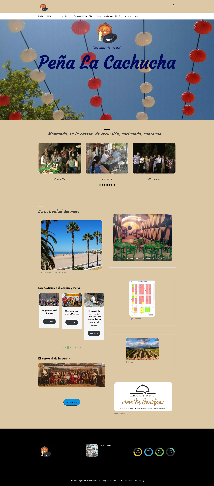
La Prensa (106, 445)
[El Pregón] (154, 158)
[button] (71, 402)
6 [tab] (111, 185)
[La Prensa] (92, 450)
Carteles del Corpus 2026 (108, 16)
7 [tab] (114, 185)
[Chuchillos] (60, 158)
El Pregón (154, 178)
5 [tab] (109, 185)
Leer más (49, 322)
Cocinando (107, 178)
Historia (50, 16)
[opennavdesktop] (172, 6)
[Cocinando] (107, 158)
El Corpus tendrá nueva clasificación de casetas (94, 315)
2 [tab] (102, 185)
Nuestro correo (131, 16)
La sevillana (64, 16)
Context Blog (139, 480)
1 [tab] (100, 185)
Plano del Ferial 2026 (83, 16)
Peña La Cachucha (107, 62)
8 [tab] (80, 347)
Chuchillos (60, 178)
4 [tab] (107, 185)
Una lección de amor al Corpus (49, 312)
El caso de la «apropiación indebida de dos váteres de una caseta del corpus (72, 318)
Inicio (40, 16)
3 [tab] (104, 185)
